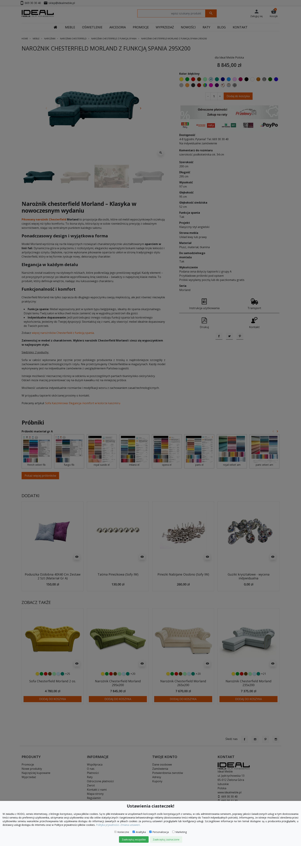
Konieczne (123, 832)
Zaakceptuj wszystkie (134, 839)
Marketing (181, 832)
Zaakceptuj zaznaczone (166, 839)
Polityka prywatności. (108, 824)
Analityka (141, 832)
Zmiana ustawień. (130, 824)
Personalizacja (160, 832)
